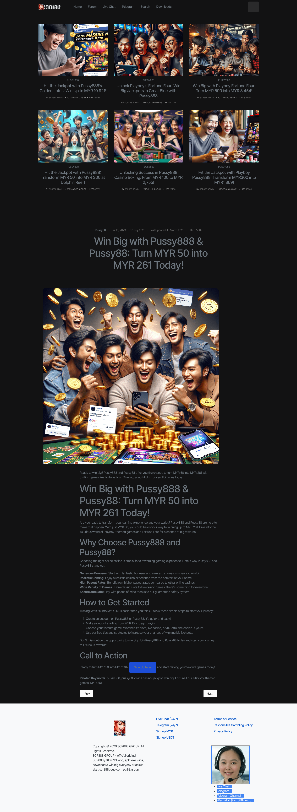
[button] (253, 7)
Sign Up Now (142, 667)
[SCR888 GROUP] (49, 6)
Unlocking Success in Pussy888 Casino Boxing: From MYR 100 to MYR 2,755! (148, 177)
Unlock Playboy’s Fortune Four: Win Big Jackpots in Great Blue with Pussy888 (148, 90)
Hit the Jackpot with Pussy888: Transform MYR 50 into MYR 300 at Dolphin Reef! (73, 177)
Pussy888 (73, 80)
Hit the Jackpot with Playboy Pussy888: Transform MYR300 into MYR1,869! (224, 177)
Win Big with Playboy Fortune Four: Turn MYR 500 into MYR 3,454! (224, 88)
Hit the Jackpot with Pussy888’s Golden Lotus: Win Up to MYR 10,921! (73, 88)
